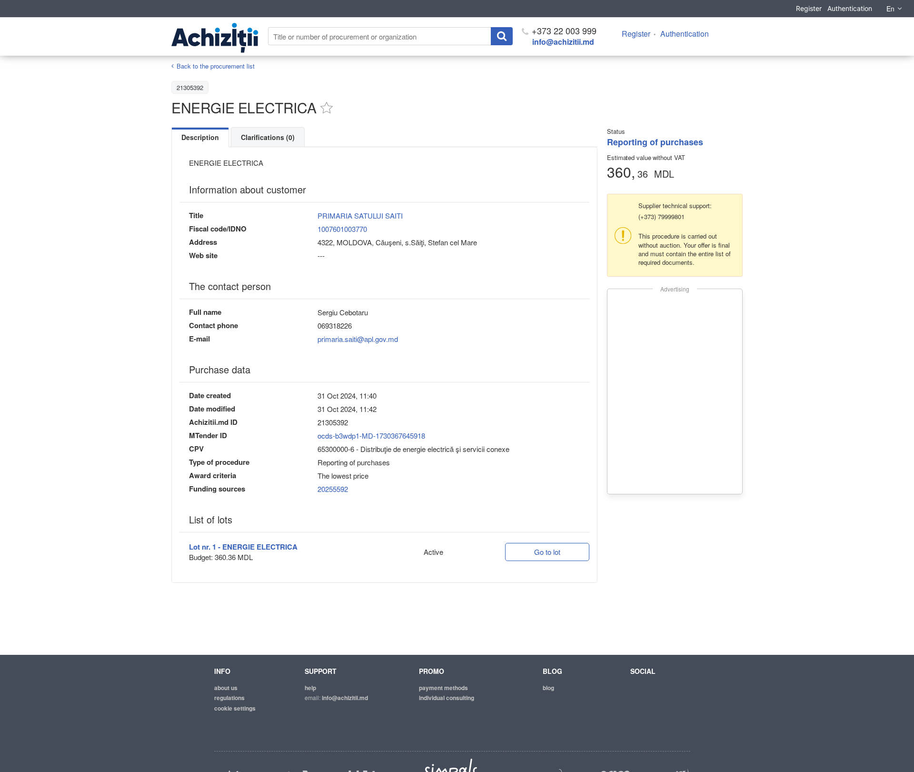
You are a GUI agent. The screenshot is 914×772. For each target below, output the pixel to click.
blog (548, 687)
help (310, 687)
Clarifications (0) (268, 137)
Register (809, 8)
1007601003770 (342, 229)
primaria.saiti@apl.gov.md (358, 339)
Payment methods (443, 687)
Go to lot (547, 552)
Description (200, 137)
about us (226, 687)
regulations (229, 697)
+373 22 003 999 (562, 30)
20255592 (333, 489)
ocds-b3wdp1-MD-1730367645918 (371, 436)
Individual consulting (446, 697)
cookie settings (235, 708)
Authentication (849, 8)
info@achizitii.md (563, 41)
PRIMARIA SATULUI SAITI (360, 216)
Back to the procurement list (216, 65)
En (890, 8)
